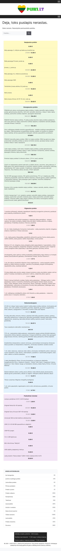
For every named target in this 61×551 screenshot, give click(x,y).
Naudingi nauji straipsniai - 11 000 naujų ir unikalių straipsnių (30, 537)
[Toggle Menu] (59, 1)
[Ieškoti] (29, 33)
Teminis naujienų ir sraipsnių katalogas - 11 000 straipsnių (30, 540)
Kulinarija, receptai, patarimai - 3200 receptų (26, 534)
